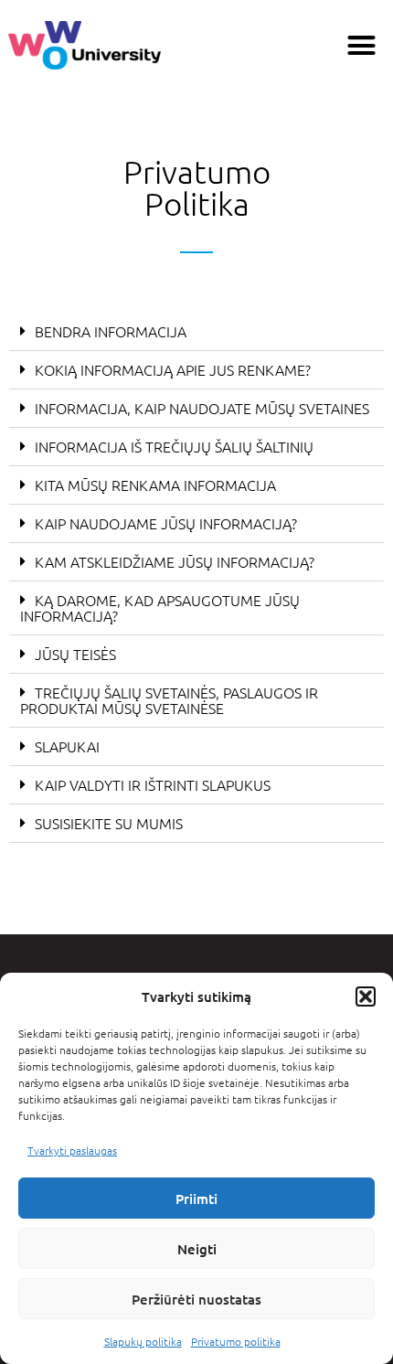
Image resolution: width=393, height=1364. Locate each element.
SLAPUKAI (67, 746)
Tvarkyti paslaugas (72, 1150)
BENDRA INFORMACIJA (110, 331)
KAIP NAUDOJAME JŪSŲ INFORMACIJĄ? (166, 523)
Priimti (196, 1198)
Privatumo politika (236, 1341)
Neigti (197, 1249)
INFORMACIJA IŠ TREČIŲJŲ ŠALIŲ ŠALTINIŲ (174, 446)
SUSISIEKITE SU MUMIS (109, 823)
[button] (365, 996)
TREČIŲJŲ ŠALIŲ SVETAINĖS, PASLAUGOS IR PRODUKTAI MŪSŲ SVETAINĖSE (169, 700)
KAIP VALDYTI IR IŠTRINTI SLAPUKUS (153, 784)
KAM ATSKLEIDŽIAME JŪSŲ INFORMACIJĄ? (174, 561)
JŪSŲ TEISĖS (75, 654)
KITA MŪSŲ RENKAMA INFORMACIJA (155, 484)
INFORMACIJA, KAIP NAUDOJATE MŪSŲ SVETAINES (202, 408)
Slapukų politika (143, 1341)
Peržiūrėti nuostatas (196, 1299)
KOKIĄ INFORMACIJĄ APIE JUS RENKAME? (173, 369)
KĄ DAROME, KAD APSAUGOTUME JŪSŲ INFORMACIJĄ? (160, 607)
